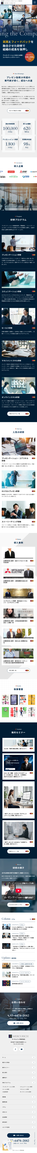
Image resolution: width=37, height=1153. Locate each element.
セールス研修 (6, 1089)
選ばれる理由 (5, 1062)
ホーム (4, 1057)
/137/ (18, 556)
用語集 (4, 1097)
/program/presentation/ (18, 250)
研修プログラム (6, 1082)
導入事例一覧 (12, 670)
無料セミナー (5, 1067)
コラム (4, 1107)
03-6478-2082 (19, 1015)
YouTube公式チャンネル (15, 904)
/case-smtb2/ (18, 616)
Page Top (34, 1142)
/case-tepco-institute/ (18, 656)
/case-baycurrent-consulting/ (18, 596)
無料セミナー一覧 (14, 851)
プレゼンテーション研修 (9, 1086)
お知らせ (4, 1112)
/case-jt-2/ (18, 636)
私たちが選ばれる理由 (15, 110)
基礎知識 (4, 1102)
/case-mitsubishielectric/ (18, 576)
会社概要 (4, 1117)
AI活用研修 (5, 1092)
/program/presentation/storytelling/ (18, 514)
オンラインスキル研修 (25, 1092)
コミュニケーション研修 (26, 1086)
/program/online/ (18, 392)
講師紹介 (4, 1077)
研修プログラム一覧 (14, 414)
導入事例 (4, 1072)
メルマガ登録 (5, 1127)
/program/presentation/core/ (18, 452)
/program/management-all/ (18, 356)
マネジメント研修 (24, 1089)
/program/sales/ (18, 321)
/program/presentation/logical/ (18, 483)
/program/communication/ (18, 286)
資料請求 (4, 1122)
